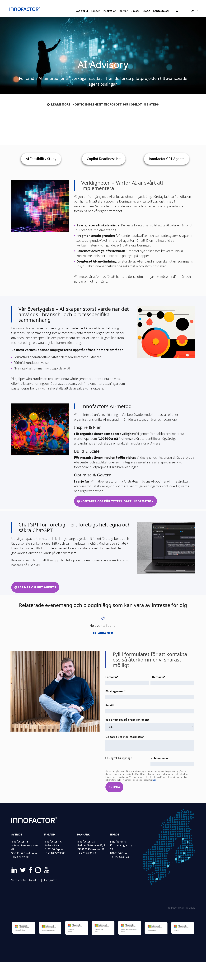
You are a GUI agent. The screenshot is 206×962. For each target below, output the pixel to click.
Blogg (146, 11)
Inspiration (109, 11)
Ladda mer (104, 633)
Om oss (135, 11)
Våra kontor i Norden (25, 880)
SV (192, 11)
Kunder (95, 11)
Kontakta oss (161, 11)
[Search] (177, 11)
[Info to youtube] (46, 870)
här (154, 779)
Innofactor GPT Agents (166, 158)
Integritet (50, 880)
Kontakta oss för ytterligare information (117, 501)
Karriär (123, 11)
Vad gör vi (82, 11)
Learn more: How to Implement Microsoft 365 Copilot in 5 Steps (105, 104)
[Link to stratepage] (14, 870)
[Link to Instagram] (38, 870)
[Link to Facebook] (31, 870)
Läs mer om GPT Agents (37, 587)
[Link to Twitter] (23, 870)
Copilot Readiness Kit (104, 158)
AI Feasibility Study (41, 158)
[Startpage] (25, 9)
